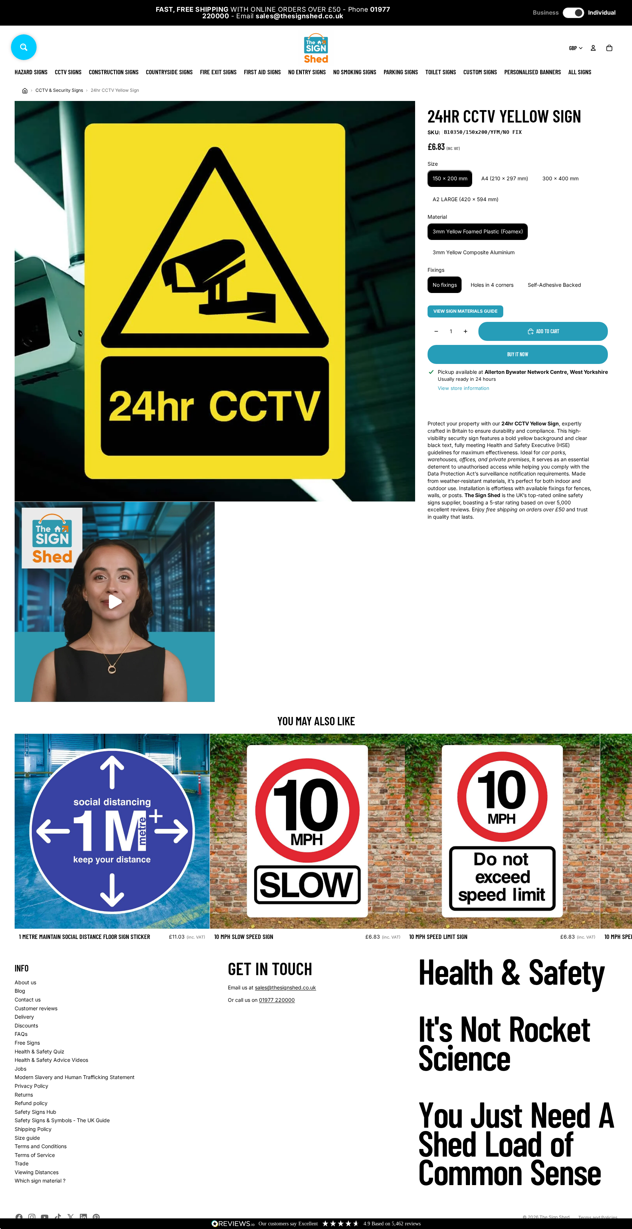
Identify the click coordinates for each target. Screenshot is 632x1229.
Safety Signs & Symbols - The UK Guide (62, 1120)
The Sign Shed (554, 1217)
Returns (24, 1094)
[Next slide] (609, 840)
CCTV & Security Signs (59, 90)
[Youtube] (44, 1217)
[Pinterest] (96, 1217)
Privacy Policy (31, 1086)
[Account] (593, 48)
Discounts (26, 1025)
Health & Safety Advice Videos (51, 1060)
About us (25, 982)
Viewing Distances (37, 1172)
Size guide (27, 1138)
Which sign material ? (40, 1180)
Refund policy (31, 1103)
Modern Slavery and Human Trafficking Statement (75, 1077)
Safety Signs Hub (35, 1112)
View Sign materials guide (465, 311)
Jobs (20, 1068)
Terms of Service (35, 1155)
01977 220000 (277, 1000)
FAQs (21, 1034)
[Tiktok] (57, 1217)
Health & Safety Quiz (39, 1051)
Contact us (28, 999)
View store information (463, 388)
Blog (20, 991)
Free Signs (27, 1043)
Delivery (24, 1017)
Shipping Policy (33, 1129)
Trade (22, 1163)
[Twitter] (70, 1217)
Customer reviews (36, 1008)
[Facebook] (19, 1217)
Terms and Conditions (41, 1146)
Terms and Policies (597, 1217)
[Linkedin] (83, 1217)
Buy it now (517, 354)
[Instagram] (31, 1217)
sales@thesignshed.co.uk (285, 987)
